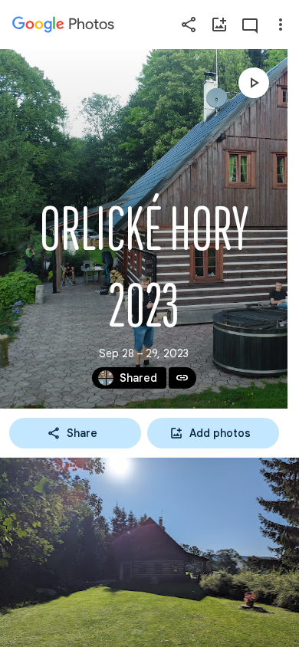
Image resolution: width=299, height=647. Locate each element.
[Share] (188, 24)
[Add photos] (219, 24)
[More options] (280, 24)
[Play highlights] (253, 82)
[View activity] (250, 24)
